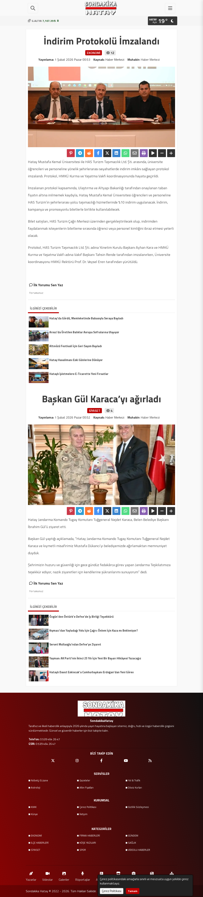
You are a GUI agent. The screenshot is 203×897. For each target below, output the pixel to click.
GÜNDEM (133, 835)
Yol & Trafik (134, 780)
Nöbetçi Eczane (39, 780)
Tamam (132, 891)
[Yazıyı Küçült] (162, 153)
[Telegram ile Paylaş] (80, 153)
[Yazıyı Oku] (153, 153)
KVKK (33, 807)
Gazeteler (84, 780)
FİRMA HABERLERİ (89, 835)
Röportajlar (82, 879)
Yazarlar (31, 879)
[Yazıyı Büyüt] (171, 153)
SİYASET (35, 850)
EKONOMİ (36, 835)
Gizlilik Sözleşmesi (138, 807)
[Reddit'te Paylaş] (89, 153)
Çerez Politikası (87, 807)
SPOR (82, 850)
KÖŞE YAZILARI (87, 843)
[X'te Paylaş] (107, 153)
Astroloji (35, 787)
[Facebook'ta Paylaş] (98, 153)
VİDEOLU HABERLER (139, 850)
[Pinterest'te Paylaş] (71, 153)
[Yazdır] (144, 153)
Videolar (47, 879)
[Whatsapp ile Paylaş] (125, 153)
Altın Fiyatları (86, 787)
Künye (34, 814)
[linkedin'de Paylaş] (116, 153)
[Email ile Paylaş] (135, 153)
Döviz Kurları (135, 787)
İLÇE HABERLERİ (40, 843)
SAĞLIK (132, 843)
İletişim (83, 814)
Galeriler (64, 879)
